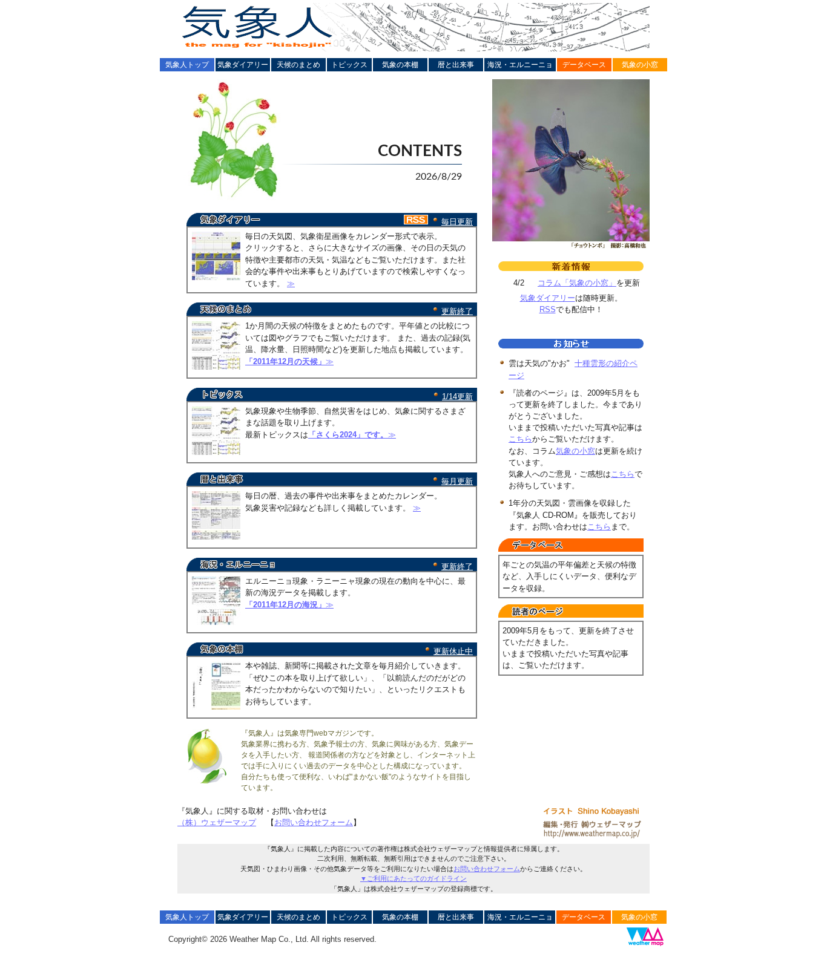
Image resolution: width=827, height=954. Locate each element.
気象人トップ (187, 64)
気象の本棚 (400, 64)
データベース (584, 64)
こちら (520, 438)
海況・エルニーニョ (520, 64)
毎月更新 (457, 481)
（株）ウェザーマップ (216, 822)
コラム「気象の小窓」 (577, 282)
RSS (547, 309)
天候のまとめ (298, 64)
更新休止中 (453, 651)
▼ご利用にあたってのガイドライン (413, 878)
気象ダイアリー (242, 64)
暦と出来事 (456, 64)
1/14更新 (457, 396)
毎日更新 (457, 221)
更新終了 (457, 311)
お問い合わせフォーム (313, 822)
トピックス (349, 64)
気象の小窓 (640, 64)
